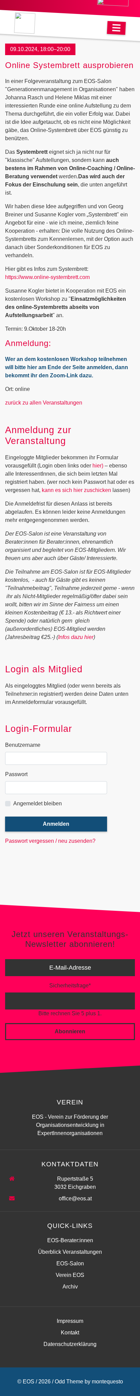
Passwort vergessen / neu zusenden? (50, 841)
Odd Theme (69, 1381)
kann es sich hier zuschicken (76, 490)
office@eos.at (75, 1198)
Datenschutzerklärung (70, 1344)
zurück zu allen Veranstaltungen (43, 403)
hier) (98, 466)
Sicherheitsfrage (70, 985)
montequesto (107, 1381)
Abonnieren (70, 1031)
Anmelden (56, 824)
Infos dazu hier (75, 637)
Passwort (16, 774)
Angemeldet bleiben (37, 803)
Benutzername (22, 745)
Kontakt (70, 1332)
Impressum (70, 1321)
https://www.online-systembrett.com (47, 277)
